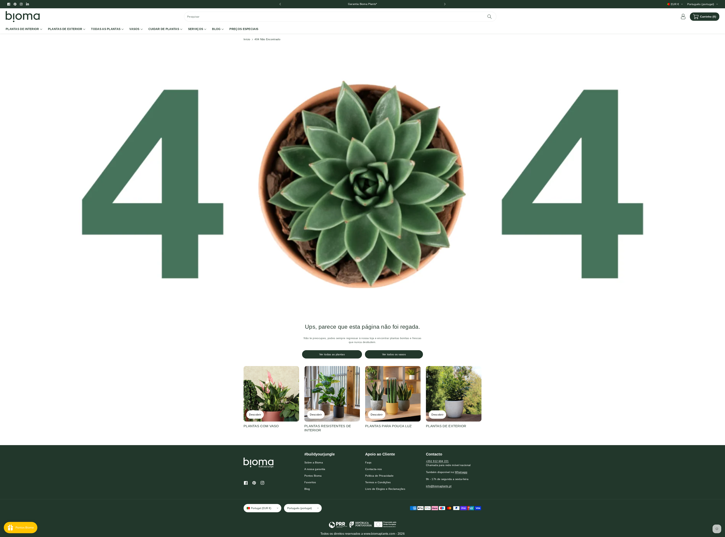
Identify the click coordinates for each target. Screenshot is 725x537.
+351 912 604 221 (437, 461)
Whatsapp (461, 472)
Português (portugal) (299, 508)
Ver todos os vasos (394, 354)
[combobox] (340, 16)
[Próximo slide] (445, 4)
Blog (307, 488)
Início (247, 39)
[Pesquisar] (489, 16)
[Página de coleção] (271, 394)
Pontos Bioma (313, 475)
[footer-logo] (259, 462)
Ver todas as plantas (332, 354)
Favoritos (310, 482)
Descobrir (255, 414)
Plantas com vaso (261, 426)
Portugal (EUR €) (261, 508)
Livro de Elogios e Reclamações (385, 488)
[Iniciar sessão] (683, 16)
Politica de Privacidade (379, 475)
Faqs (368, 462)
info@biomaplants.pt (439, 486)
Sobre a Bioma (313, 462)
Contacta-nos (373, 469)
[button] (704, 16)
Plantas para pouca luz (388, 426)
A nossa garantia (314, 469)
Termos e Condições (378, 482)
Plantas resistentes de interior (327, 428)
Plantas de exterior (446, 426)
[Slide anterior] (280, 4)
